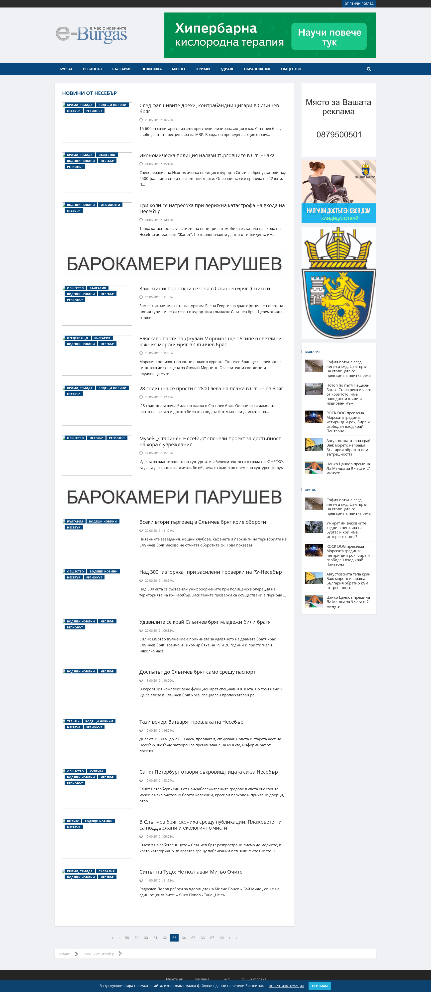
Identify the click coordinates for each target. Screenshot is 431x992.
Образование (257, 68)
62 (165, 937)
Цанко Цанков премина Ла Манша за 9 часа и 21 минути (348, 468)
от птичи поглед (359, 3)
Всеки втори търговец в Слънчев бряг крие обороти (202, 521)
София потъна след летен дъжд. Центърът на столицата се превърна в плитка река (348, 368)
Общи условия (254, 979)
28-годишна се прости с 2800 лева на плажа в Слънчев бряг (211, 388)
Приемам (320, 986)
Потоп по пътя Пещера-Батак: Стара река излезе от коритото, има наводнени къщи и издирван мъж (348, 394)
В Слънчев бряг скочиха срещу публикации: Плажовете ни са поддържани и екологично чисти (210, 824)
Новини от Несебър (89, 93)
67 (212, 937)
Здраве (227, 68)
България (121, 68)
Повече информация (286, 986)
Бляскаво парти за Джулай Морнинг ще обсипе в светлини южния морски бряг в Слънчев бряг (210, 341)
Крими (203, 68)
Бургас (66, 68)
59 (136, 937)
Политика (151, 68)
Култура (96, 771)
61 (155, 937)
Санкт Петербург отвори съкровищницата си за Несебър (208, 771)
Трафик (73, 721)
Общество (291, 68)
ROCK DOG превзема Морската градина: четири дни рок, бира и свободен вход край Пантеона (348, 421)
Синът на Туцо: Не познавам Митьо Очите (190, 871)
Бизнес (179, 68)
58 (127, 937)
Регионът (92, 68)
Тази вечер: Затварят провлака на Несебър (191, 721)
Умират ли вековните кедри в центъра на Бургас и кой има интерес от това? (346, 529)
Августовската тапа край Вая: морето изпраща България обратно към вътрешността (348, 447)
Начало (65, 954)
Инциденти (110, 205)
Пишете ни (173, 979)
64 (184, 937)
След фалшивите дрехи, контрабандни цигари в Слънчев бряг (209, 108)
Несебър (73, 111)
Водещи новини (112, 105)
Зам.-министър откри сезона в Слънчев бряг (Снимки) (205, 288)
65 (193, 937)
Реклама (202, 979)
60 (146, 937)
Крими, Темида (80, 105)
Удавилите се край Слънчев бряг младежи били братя (205, 621)
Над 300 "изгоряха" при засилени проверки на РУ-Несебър (210, 571)
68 (222, 937)
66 (203, 937)
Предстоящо (77, 338)
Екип (225, 979)
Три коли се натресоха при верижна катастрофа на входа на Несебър (212, 208)
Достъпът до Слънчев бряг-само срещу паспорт (197, 671)
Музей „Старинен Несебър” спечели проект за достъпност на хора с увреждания (210, 441)
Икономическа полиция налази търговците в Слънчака (207, 155)
